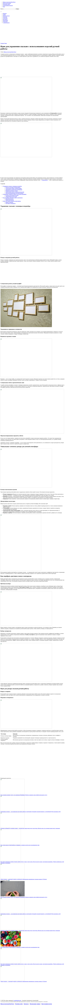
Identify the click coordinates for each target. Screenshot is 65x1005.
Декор (5, 43)
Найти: (2, 8)
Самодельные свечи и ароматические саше (15, 191)
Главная (2, 43)
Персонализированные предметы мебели (14, 193)
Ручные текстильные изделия (12, 195)
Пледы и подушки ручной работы (13, 187)
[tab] (32, 183)
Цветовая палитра (9, 198)
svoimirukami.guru (17, 1000)
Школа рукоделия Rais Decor (10, 51)
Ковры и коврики (9, 202)
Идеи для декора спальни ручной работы (12, 201)
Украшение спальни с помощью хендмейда (12, 186)
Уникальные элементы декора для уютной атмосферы (14, 194)
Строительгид (45, 180)
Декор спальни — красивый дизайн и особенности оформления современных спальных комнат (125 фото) (24, 879)
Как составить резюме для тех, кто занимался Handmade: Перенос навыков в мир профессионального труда (24, 794)
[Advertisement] (32, 33)
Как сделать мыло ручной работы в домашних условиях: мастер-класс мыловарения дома (20, 845)
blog (4, 6)
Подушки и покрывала (10, 203)
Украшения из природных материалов (14, 189)
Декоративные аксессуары (11, 196)
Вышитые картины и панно (12, 190)
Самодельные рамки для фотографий (14, 188)
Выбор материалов (10, 200)
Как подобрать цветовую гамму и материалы (13, 197)
